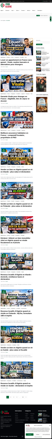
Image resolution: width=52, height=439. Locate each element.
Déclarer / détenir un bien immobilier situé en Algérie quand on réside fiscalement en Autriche (15, 240)
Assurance (4, 130)
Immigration (17, 57)
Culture (17, 10)
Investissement (24, 308)
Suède (25, 380)
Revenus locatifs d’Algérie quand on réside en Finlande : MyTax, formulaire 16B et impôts (16, 313)
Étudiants (8, 57)
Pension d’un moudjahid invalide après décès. (45, 53)
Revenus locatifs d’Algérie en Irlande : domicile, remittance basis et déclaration (16, 277)
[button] (49, 425)
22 (22, 397)
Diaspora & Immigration (46, 56)
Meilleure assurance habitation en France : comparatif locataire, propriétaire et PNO (14, 135)
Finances (4, 166)
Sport (12, 10)
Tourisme (22, 10)
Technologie (39, 10)
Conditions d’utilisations (19, 422)
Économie (7, 10)
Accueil (16, 413)
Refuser (37, 434)
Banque (4, 57)
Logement (23, 93)
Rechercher (38, 40)
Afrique (41, 15)
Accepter (29, 434)
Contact (16, 415)
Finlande (8, 201)
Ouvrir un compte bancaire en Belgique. (45, 64)
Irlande (23, 166)
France (12, 57)
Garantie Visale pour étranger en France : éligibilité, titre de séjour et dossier (15, 98)
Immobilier (22, 57)
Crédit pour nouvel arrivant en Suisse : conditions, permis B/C (12, 1)
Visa (26, 57)
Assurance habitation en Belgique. (45, 421)
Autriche (4, 235)
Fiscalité (8, 166)
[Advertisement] (26, 28)
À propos (16, 417)
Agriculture (45, 15)
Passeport (28, 93)
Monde (33, 10)
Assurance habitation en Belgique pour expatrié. (46, 58)
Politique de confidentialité (20, 420)
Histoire (28, 10)
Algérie (2, 10)
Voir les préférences (46, 434)
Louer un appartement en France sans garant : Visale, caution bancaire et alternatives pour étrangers (16, 62)
